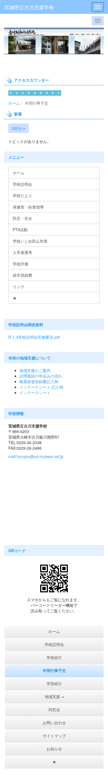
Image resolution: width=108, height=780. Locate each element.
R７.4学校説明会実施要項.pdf (34, 337)
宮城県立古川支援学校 (29, 7)
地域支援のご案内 (34, 370)
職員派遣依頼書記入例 (38, 381)
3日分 (17, 128)
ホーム (14, 103)
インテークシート (34, 392)
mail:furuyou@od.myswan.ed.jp (35, 456)
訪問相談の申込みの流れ (40, 376)
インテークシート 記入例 (41, 387)
